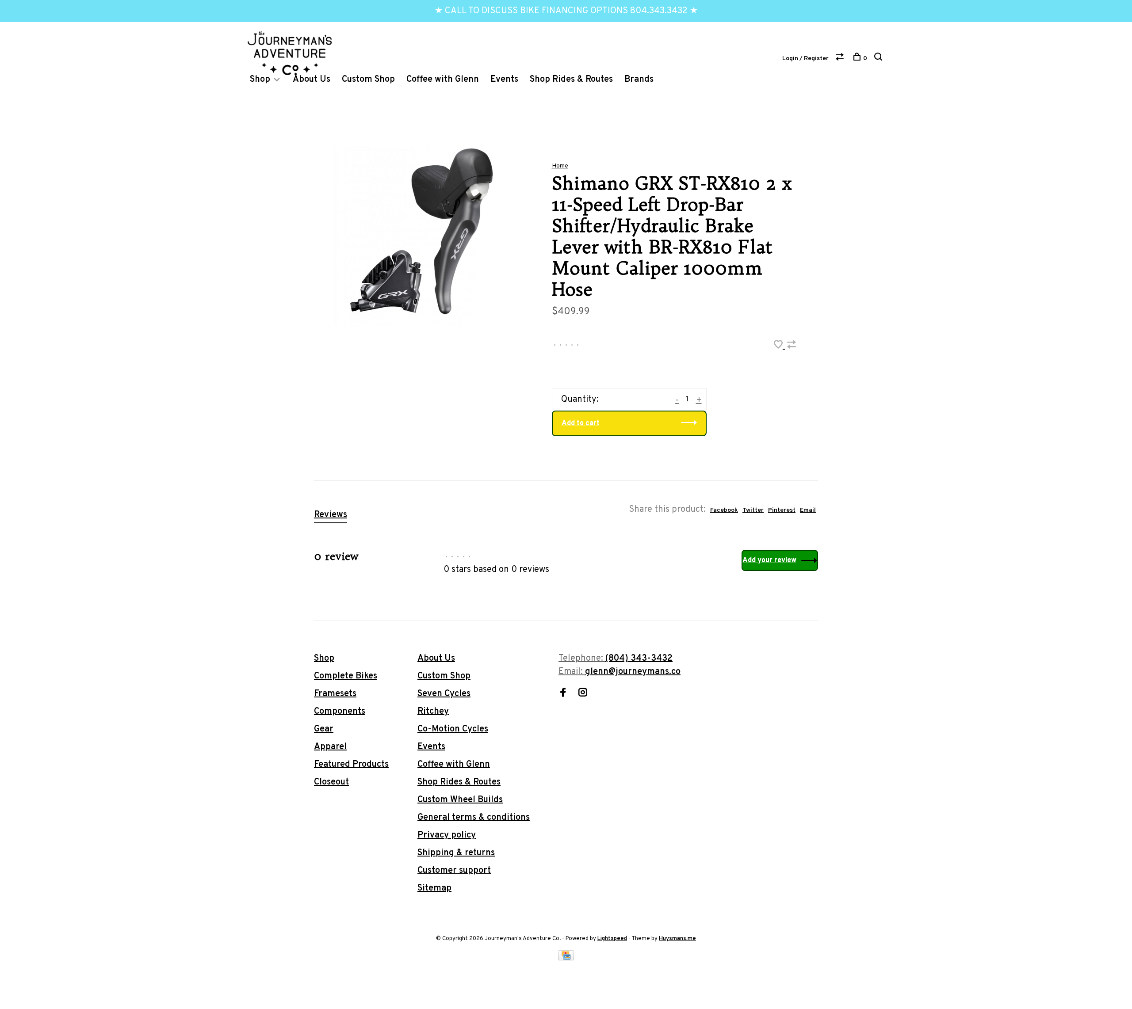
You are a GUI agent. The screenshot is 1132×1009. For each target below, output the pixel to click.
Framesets (335, 694)
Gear (323, 729)
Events (504, 79)
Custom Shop (368, 79)
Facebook (724, 510)
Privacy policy (446, 835)
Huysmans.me (677, 938)
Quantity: (580, 399)
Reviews (330, 515)
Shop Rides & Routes (571, 79)
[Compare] (841, 58)
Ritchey (433, 711)
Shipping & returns (456, 853)
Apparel (330, 747)
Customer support (454, 870)
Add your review (769, 560)
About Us (311, 79)
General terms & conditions (473, 817)
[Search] (879, 58)
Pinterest (781, 510)
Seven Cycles (443, 694)
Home (560, 166)
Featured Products (351, 764)
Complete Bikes (345, 676)
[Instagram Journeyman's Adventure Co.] (582, 694)
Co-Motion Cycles (452, 729)
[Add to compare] (791, 346)
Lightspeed (612, 938)
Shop (260, 79)
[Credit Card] (566, 958)
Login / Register (805, 58)
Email (808, 510)
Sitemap (434, 888)
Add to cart (581, 423)
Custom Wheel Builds (460, 800)
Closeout (331, 782)
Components (339, 711)
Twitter (753, 510)
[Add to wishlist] (779, 346)
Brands (639, 79)
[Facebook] (562, 694)
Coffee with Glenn (442, 79)
